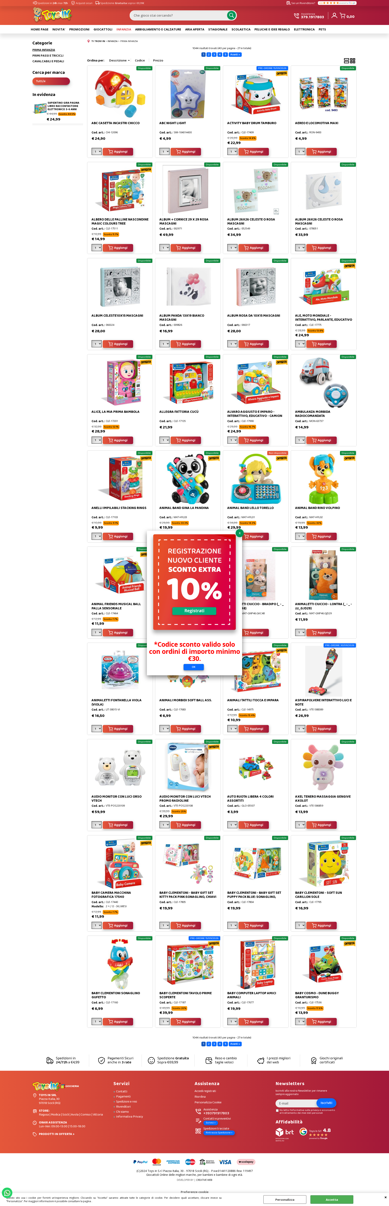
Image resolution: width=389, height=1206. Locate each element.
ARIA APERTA (194, 29)
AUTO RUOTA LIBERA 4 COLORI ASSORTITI (250, 799)
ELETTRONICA (304, 29)
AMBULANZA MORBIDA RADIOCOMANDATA (312, 414)
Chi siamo (122, 1111)
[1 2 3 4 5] (97, 152)
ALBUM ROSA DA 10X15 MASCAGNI (253, 315)
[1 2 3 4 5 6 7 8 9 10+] (232, 152)
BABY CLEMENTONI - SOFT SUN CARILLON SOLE (318, 895)
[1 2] (165, 248)
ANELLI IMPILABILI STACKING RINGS (119, 508)
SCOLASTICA (241, 29)
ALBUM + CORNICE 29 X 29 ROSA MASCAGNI (183, 221)
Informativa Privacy (129, 1116)
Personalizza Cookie (207, 1103)
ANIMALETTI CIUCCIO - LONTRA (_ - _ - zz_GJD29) (323, 606)
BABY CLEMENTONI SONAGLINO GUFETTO (116, 995)
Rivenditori (123, 1106)
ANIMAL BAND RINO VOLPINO (317, 508)
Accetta (332, 1199)
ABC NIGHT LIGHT (172, 123)
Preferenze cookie (194, 1192)
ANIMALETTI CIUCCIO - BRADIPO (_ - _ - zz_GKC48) (255, 606)
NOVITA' (58, 29)
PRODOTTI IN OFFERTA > (56, 1134)
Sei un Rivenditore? (300, 3)
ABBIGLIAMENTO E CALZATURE (158, 29)
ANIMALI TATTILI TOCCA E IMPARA (253, 700)
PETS (322, 29)
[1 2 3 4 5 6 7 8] (97, 441)
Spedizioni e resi (126, 1101)
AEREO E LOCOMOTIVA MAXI (316, 123)
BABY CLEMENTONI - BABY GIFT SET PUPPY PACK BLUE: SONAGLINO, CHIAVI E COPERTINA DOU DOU (254, 897)
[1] (165, 152)
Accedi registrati (205, 1091)
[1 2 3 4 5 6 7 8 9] (300, 825)
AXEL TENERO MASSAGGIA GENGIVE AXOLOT (323, 799)
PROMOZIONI (79, 29)
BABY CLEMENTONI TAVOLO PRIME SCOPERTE (185, 995)
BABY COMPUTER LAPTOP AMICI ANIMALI (251, 995)
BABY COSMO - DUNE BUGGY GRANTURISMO (317, 995)
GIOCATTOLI (103, 29)
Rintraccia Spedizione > (219, 1133)
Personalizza (284, 1199)
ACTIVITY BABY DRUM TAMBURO (251, 123)
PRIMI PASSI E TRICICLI (47, 55)
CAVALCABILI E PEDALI (48, 61)
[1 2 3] (232, 248)
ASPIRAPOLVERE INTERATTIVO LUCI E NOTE (323, 702)
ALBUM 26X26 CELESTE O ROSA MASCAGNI (251, 221)
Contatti (121, 1091)
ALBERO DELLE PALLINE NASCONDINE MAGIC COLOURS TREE (120, 221)
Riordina (200, 1097)
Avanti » (235, 54)
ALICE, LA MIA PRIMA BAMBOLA (116, 412)
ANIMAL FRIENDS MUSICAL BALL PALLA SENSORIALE (116, 606)
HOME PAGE (39, 29)
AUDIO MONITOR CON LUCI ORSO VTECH (117, 799)
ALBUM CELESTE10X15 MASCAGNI (117, 315)
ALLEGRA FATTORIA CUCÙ (179, 412)
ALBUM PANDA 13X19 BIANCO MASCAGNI (181, 318)
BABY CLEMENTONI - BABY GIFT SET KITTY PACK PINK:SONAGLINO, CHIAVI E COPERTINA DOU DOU (187, 897)
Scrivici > (211, 1123)
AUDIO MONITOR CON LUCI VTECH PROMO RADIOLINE (185, 799)
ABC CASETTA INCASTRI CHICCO (116, 123)
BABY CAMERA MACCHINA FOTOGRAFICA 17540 (111, 895)
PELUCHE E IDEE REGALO (272, 29)
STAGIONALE (218, 29)
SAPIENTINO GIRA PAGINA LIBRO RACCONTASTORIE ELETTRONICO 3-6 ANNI (63, 106)
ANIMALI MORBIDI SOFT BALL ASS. (185, 700)
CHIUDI (385, 1197)
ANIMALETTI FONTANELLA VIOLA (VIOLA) (117, 702)
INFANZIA (123, 29)
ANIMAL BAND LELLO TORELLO (250, 508)
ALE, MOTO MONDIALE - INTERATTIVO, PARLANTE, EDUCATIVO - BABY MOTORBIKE (323, 320)
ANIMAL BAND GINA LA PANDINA (184, 508)
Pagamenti (123, 1096)
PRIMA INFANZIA (43, 50)
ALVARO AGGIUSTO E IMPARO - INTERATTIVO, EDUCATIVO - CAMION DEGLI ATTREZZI (254, 416)
